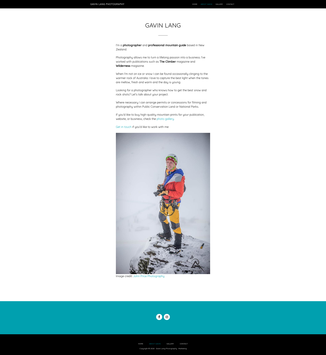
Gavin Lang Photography (107, 4)
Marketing (182, 348)
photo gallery (165, 119)
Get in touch (124, 127)
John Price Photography (149, 276)
